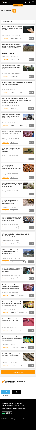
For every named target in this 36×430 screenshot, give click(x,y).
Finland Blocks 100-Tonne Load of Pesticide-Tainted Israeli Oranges (17, 83)
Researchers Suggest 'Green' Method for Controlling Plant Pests (11, 67)
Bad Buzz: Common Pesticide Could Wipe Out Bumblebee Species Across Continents (11, 286)
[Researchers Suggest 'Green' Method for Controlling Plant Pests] (28, 68)
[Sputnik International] (6, 3)
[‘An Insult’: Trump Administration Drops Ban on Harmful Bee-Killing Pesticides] (28, 168)
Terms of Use (18, 403)
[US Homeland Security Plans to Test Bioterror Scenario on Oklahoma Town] (28, 253)
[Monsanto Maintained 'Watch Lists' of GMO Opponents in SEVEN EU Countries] (28, 117)
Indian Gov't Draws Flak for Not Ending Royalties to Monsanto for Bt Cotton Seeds (11, 218)
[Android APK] (6, 413)
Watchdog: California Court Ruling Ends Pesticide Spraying (15, 235)
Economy (25, 387)
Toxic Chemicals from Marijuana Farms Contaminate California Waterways (12, 269)
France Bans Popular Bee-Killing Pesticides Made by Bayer (12, 132)
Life (11, 330)
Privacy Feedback (6, 408)
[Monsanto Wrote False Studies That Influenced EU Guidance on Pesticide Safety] (28, 339)
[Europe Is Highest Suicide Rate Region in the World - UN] (28, 322)
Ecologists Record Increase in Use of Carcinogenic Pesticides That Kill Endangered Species (11, 46)
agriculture (13, 59)
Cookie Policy (12, 405)
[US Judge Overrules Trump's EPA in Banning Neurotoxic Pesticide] (28, 151)
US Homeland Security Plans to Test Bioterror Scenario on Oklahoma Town (11, 251)
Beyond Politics (14, 38)
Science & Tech (14, 76)
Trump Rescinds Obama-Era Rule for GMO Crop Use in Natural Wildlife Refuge (12, 185)
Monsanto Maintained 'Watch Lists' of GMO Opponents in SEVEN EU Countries (11, 116)
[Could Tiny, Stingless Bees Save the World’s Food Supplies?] (28, 357)
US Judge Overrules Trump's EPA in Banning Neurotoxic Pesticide (11, 150)
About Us (4, 403)
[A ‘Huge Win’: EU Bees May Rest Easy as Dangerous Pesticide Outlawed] (28, 202)
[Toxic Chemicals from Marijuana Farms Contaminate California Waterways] (28, 270)
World (21, 92)
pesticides (6, 10)
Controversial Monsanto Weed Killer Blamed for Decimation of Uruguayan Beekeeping (12, 303)
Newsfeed (21, 194)
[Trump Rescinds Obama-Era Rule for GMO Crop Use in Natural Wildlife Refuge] (28, 186)
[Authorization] (25, 2)
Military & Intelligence (16, 262)
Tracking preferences (18, 408)
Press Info (10, 403)
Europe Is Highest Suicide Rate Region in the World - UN (11, 319)
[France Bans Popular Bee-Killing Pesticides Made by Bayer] (28, 134)
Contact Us (4, 405)
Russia (18, 387)
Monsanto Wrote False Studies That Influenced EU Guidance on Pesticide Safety (12, 338)
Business (13, 347)
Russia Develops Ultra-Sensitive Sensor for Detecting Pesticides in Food (12, 28)
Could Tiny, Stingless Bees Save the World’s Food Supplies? (12, 354)
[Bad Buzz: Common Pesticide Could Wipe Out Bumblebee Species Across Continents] (28, 287)
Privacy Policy (21, 405)
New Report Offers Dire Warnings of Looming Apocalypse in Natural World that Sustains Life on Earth (16, 100)
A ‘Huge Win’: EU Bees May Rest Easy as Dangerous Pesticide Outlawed (10, 201)
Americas (11, 387)
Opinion (13, 227)
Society (12, 142)
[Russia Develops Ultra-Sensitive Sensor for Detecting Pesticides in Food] (28, 29)
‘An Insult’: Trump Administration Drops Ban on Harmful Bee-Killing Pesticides (11, 166)
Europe (12, 92)
